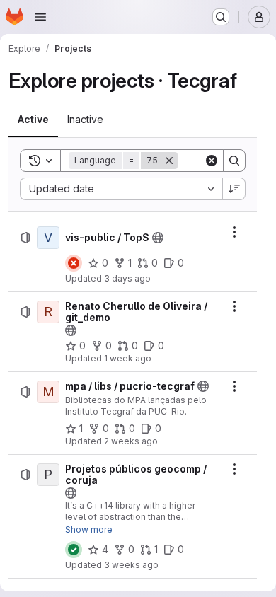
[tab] (33, 119)
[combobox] (121, 189)
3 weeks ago (131, 565)
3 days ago (127, 278)
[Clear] (211, 160)
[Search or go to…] (220, 16)
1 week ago (127, 358)
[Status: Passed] (73, 549)
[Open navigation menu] (40, 17)
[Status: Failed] (73, 263)
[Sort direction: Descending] (234, 189)
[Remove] (169, 160)
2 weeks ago (131, 441)
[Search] (234, 160)
